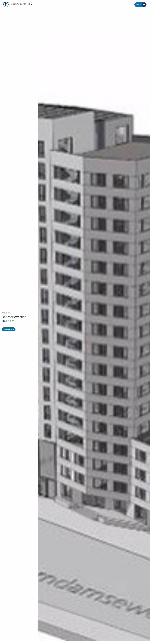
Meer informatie (9, 329)
